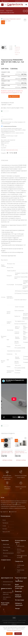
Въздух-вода (6, 544)
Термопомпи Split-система (7, 12)
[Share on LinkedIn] (16, 153)
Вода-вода (5, 550)
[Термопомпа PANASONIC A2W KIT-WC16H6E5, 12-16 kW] (7, 443)
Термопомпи (9, 10)
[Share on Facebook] (9, 153)
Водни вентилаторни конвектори (19, 586)
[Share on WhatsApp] (7, 153)
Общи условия (22, 620)
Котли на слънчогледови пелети (20, 550)
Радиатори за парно (21, 578)
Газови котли (19, 561)
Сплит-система (6, 547)
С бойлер (5, 556)
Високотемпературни (8, 553)
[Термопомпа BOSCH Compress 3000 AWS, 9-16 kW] (21, 443)
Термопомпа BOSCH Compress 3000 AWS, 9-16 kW (21, 453)
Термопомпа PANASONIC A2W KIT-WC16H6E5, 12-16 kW (7, 453)
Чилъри (17, 608)
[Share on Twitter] (10, 153)
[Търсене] (5, 4)
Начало (2, 10)
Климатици (18, 591)
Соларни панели (6, 560)
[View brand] (4, 113)
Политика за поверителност (9, 620)
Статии (4, 526)
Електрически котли (8, 581)
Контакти (5, 528)
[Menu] (2, 5)
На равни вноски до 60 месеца (9, 126)
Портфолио (5, 523)
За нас (4, 520)
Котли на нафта (7, 584)
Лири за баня (19, 581)
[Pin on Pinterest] (14, 153)
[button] (6, 460)
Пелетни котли (20, 546)
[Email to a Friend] (12, 153)
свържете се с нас (17, 92)
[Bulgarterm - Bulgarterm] (15, 4)
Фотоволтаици (19, 600)
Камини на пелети (6, 588)
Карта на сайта (6, 531)
